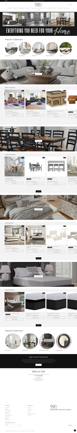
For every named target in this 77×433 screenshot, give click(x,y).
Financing (29, 410)
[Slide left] (37, 120)
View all (38, 123)
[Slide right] (40, 120)
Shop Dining (38, 140)
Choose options (14, 115)
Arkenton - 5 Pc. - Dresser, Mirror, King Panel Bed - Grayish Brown (34, 246)
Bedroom (34, 55)
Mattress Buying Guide (31, 413)
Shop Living (38, 73)
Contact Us (29, 409)
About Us (38, 364)
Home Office (24, 350)
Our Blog (29, 415)
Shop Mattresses (38, 276)
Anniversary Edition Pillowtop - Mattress (32, 313)
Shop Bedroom (38, 209)
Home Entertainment (43, 350)
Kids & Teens (7, 350)
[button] (6, 5)
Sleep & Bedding (49, 55)
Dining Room (21, 55)
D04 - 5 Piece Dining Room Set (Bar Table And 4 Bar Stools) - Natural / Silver (13, 178)
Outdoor (61, 55)
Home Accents (59, 350)
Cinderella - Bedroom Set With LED (53, 246)
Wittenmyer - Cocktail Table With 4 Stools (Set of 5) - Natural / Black (55, 111)
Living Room (7, 55)
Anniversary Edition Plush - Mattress (53, 313)
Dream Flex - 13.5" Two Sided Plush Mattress (12, 313)
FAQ (28, 412)
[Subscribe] (20, 425)
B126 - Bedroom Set (8, 246)
